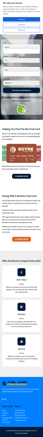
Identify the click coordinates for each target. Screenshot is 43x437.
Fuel (4, 43)
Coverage (6, 79)
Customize (21, 25)
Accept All (21, 19)
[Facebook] (3, 399)
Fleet (5, 65)
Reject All (21, 30)
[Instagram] (5, 399)
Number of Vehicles (10, 56)
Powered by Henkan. (21, 433)
